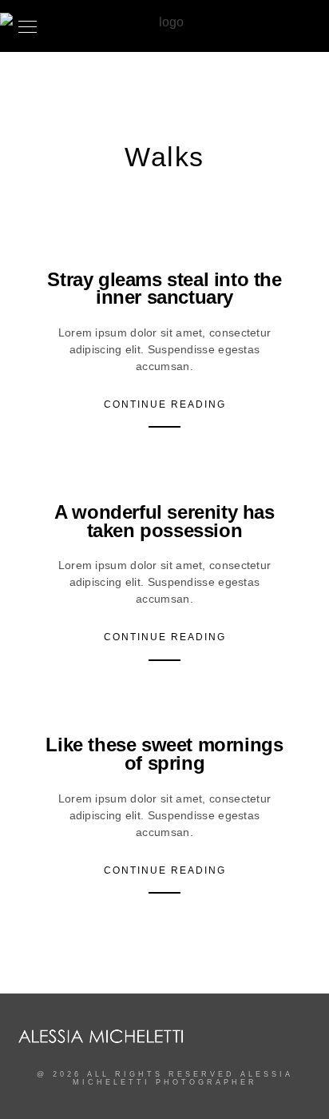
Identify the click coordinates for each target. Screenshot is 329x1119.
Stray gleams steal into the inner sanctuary (164, 289)
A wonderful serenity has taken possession (164, 521)
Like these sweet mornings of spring (164, 754)
